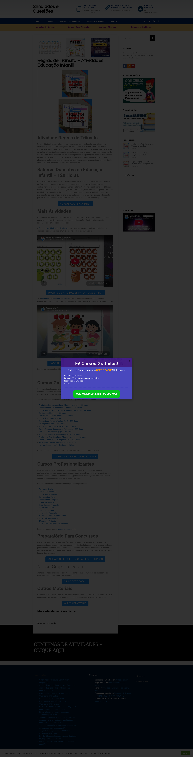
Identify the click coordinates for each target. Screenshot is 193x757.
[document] (96, 378)
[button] (129, 361)
